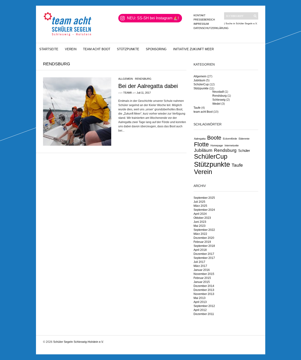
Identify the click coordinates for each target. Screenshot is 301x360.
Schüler (244, 151)
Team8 (127, 92)
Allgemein (125, 78)
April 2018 (200, 250)
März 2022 (200, 234)
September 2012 (204, 306)
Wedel (216, 103)
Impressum (201, 23)
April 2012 (200, 310)
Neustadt (218, 91)
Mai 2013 (200, 298)
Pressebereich (204, 19)
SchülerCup (201, 84)
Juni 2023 (200, 221)
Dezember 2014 (204, 286)
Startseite (48, 49)
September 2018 (204, 246)
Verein (70, 49)
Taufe (197, 107)
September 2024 (204, 209)
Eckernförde (230, 138)
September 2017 (204, 258)
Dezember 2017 (204, 254)
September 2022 (204, 230)
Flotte (201, 144)
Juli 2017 (199, 262)
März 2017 (200, 266)
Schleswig (219, 99)
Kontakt (200, 15)
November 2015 (204, 274)
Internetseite (232, 145)
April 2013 (200, 302)
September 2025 (204, 197)
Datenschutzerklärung (211, 28)
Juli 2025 (199, 201)
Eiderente (244, 138)
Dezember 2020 (204, 238)
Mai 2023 (200, 226)
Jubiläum (199, 80)
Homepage (216, 145)
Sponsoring (156, 49)
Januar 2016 (202, 270)
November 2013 (204, 294)
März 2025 (200, 205)
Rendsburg (143, 78)
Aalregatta (200, 138)
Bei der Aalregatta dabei (148, 86)
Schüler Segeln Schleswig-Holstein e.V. (78, 341)
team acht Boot (96, 49)
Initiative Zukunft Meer (193, 49)
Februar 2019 (202, 242)
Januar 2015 (202, 282)
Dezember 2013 (204, 290)
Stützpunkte (128, 49)
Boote (214, 138)
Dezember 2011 (204, 314)
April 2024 (200, 213)
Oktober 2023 (202, 217)
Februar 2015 (202, 278)
